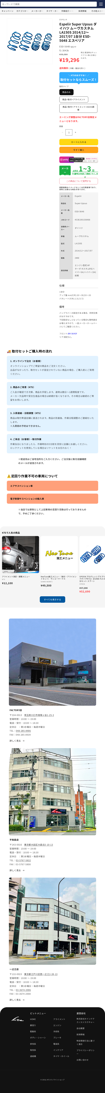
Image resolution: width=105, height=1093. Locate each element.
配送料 (87, 52)
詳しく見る (15, 740)
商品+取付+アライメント (73, 99)
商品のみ (66, 92)
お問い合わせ (83, 1059)
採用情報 (82, 11)
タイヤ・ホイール (53, 11)
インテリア (58, 1050)
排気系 (33, 1043)
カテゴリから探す (23, 11)
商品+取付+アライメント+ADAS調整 (78, 108)
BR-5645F (72, 333)
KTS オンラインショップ (56, 1080)
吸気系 (33, 1050)
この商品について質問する (78, 181)
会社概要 (80, 1028)
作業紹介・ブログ (68, 11)
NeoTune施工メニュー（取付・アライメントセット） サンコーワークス (58, 578)
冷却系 (56, 1031)
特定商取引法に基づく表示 (85, 1042)
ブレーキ (57, 1037)
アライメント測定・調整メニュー (16, 577)
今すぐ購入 (78, 149)
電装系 (56, 1043)
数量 (61, 126)
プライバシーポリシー (85, 1052)
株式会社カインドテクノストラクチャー (85, 1020)
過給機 (33, 1056)
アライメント (59, 1019)
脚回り (33, 1025)
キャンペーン (8, 11)
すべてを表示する (52, 599)
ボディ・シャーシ (38, 1037)
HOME (33, 1019)
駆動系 (33, 1031)
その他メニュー (98, 11)
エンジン (57, 1025)
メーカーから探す (38, 11)
